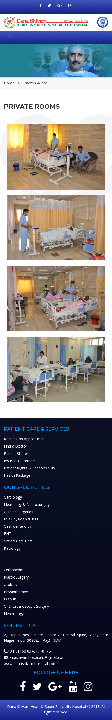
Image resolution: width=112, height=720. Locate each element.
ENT (7, 533)
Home (9, 82)
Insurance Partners (20, 460)
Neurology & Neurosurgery (27, 504)
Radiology (12, 548)
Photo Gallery (35, 82)
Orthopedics (14, 569)
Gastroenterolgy (17, 526)
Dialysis (10, 599)
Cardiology (13, 497)
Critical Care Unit (18, 540)
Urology (10, 584)
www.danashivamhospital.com (30, 663)
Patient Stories (16, 453)
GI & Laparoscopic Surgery (26, 606)
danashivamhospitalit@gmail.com (37, 657)
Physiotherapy (16, 591)
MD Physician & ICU (21, 519)
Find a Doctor (15, 446)
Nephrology (14, 613)
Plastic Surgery (16, 577)
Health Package (17, 475)
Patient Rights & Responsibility (29, 467)
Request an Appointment (25, 438)
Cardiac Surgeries (18, 511)
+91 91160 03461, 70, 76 (29, 651)
